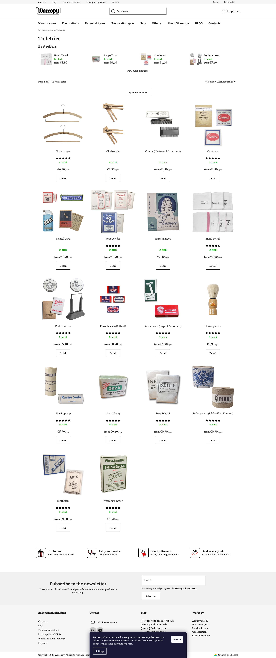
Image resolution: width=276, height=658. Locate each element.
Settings (99, 651)
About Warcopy (200, 621)
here (130, 643)
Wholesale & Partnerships (51, 638)
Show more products (137, 70)
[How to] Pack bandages (153, 632)
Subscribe (151, 596)
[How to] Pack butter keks (154, 624)
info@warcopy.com (107, 622)
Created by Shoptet (228, 654)
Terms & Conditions (71, 2)
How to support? (200, 624)
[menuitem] (47, 23)
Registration (229, 2)
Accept (177, 639)
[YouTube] (100, 630)
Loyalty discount (200, 628)
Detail (63, 178)
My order (43, 643)
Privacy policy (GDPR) (96, 2)
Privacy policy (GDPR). (186, 588)
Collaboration (199, 632)
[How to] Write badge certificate (157, 621)
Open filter (138, 92)
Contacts (42, 2)
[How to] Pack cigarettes (153, 628)
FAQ (54, 2)
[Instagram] (93, 630)
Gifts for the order (201, 635)
